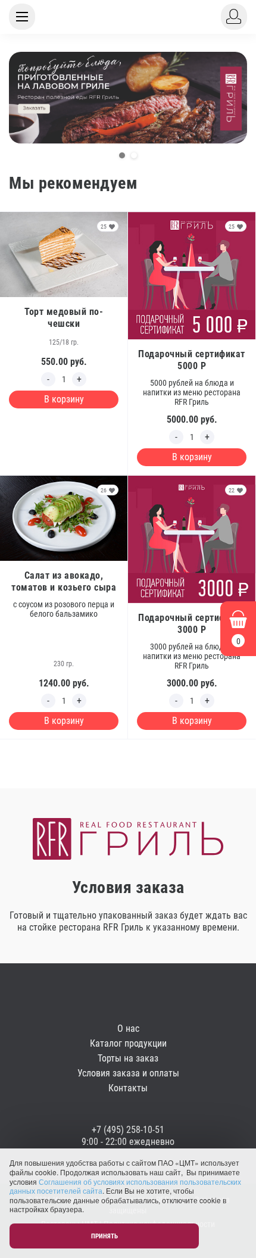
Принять (104, 1236)
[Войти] (234, 17)
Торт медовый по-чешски (63, 317)
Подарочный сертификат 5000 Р (191, 360)
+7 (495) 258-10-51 (128, 1129)
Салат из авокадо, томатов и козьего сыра (63, 581)
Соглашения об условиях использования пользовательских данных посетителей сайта (125, 1186)
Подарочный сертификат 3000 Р (191, 623)
